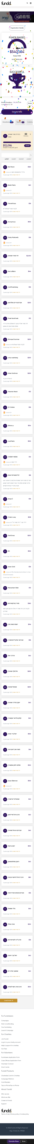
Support (3, 1104)
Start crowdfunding (7, 1024)
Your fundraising (6, 1027)
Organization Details (17, 28)
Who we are (5, 1094)
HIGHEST (21, 159)
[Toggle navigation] (31, 3)
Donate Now (17, 112)
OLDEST (14, 159)
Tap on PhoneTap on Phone (10, 1085)
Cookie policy (24, 1114)
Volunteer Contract (7, 1064)
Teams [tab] (20, 122)
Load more (8, 1000)
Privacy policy (14, 1114)
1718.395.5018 (17, 102)
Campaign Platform (7, 1079)
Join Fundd (4, 1039)
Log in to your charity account (10, 1042)
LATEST (7, 159)
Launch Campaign (7, 1030)
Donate (27, 145)
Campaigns (5, 1020)
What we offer (5, 1097)
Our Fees (4, 1049)
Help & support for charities (10, 1045)
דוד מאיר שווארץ (16, 175)
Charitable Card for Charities (10, 1075)
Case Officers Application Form (11, 1060)
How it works (5, 1067)
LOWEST (29, 159)
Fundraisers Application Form (10, 1057)
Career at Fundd (6, 1100)
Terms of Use (5, 1114)
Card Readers (5, 1082)
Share (30, 103)
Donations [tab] (8, 122)
